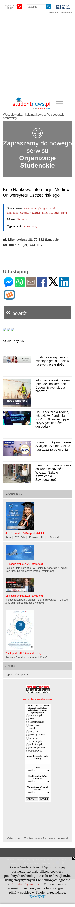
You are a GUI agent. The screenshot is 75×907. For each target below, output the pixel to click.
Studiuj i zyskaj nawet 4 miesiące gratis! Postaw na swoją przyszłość (52, 361)
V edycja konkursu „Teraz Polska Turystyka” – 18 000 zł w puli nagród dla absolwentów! (36, 601)
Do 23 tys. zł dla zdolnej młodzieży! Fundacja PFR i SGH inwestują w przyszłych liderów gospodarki (52, 419)
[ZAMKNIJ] (37, 897)
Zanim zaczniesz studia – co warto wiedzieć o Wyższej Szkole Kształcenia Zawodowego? (53, 472)
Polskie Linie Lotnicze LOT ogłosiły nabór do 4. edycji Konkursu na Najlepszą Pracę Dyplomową (36, 569)
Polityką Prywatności (26, 884)
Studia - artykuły (13, 341)
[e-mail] (31, 285)
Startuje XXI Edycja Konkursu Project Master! (32, 537)
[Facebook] (42, 285)
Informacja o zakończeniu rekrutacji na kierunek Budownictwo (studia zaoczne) (53, 386)
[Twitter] (53, 284)
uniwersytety (30, 226)
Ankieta (10, 665)
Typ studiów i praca (16, 674)
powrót (16, 311)
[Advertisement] (37, 55)
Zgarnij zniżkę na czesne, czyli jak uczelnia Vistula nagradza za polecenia (53, 446)
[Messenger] (8, 285)
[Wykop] (9, 298)
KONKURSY (13, 494)
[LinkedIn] (64, 285)
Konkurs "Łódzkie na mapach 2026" (26, 657)
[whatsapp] (20, 285)
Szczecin (22, 219)
